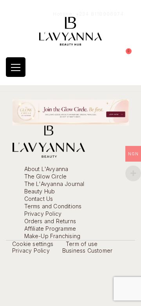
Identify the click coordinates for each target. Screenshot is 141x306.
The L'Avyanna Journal (54, 183)
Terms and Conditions (53, 206)
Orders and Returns (50, 221)
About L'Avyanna (46, 169)
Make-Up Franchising (52, 236)
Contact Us (38, 198)
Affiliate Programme (50, 228)
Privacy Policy (43, 213)
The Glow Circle (45, 176)
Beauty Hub (39, 191)
